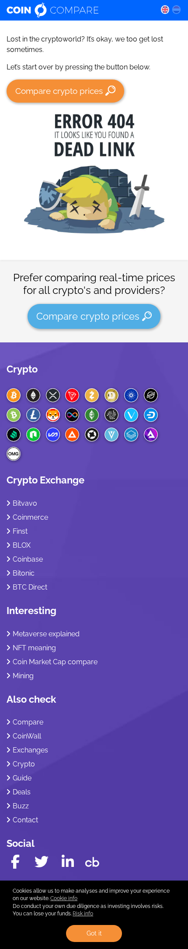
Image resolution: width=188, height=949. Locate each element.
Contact (25, 820)
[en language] (165, 9)
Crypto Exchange (45, 480)
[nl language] (176, 9)
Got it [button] (94, 933)
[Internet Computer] (72, 415)
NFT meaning (34, 648)
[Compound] (14, 435)
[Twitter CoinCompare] (41, 862)
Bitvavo (25, 503)
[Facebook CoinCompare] (15, 862)
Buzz (21, 806)
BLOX (22, 545)
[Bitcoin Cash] (14, 415)
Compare (28, 722)
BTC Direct (30, 587)
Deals (22, 792)
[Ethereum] (33, 395)
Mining (23, 676)
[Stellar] (151, 395)
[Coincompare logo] (77, 10)
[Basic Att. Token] (72, 435)
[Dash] (151, 415)
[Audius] (151, 435)
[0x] (92, 435)
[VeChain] (131, 415)
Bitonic (24, 573)
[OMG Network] (14, 454)
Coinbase (28, 559)
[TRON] (72, 395)
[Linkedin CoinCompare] (68, 862)
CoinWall (27, 736)
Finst (20, 531)
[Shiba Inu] (53, 415)
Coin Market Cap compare (55, 662)
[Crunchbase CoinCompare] (92, 860)
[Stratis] (131, 435)
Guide (22, 778)
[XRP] (53, 395)
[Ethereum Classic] (92, 415)
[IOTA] (111, 415)
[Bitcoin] (14, 395)
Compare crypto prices (59, 91)
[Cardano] (131, 395)
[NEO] (33, 435)
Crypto (22, 369)
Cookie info (63, 898)
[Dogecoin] (111, 395)
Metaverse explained (46, 634)
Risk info (83, 914)
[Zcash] (92, 395)
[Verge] (111, 435)
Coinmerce (30, 517)
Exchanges (30, 750)
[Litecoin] (33, 415)
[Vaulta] (53, 435)
